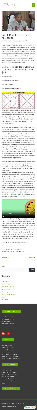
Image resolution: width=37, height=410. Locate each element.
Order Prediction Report (8, 350)
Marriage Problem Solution (9, 372)
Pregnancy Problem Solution (9, 374)
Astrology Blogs (6, 281)
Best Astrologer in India (8, 284)
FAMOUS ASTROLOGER (11, 311)
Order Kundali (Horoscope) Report (11, 354)
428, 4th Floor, (6, 317)
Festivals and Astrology (8, 286)
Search (3, 266)
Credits (22, 403)
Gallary (4, 383)
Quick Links (8, 339)
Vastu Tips (4, 297)
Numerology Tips (6, 292)
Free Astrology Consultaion (9, 352)
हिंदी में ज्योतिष (5, 299)
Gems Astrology (6, 289)
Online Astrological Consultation (10, 356)
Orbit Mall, (12, 317)
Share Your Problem (7, 345)
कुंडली (6, 110)
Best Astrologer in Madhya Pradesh (11, 358)
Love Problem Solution (8, 370)
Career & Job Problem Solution (10, 381)
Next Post (32, 257)
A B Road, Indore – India (8, 319)
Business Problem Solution (9, 378)
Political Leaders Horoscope (10, 41)
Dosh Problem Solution (8, 376)
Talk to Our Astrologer (7, 347)
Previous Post (6, 257)
